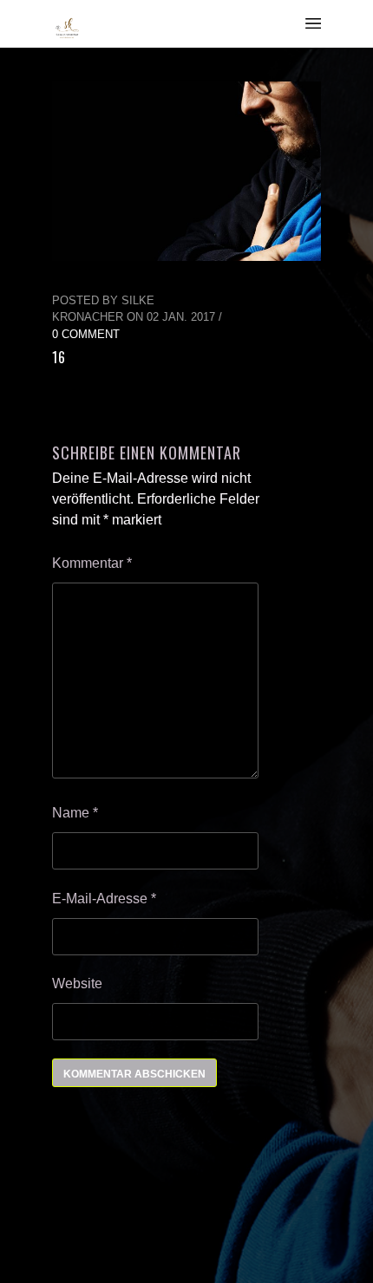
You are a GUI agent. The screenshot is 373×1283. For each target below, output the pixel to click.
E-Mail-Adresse (104, 898)
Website (77, 983)
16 (59, 357)
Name (75, 812)
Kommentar (92, 563)
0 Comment (86, 334)
